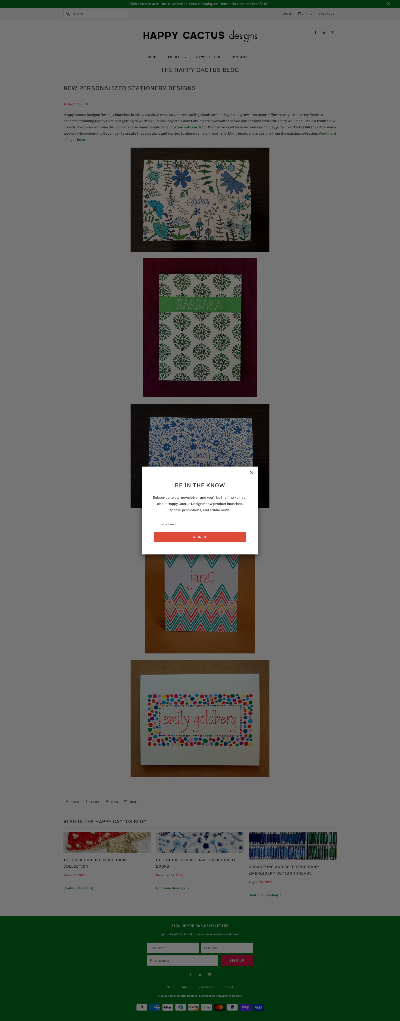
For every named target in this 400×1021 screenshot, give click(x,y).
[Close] (252, 473)
